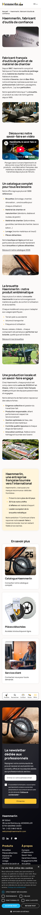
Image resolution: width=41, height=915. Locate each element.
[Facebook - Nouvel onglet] (11, 838)
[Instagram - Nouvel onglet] (3, 838)
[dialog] (20, 889)
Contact (23, 697)
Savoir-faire (27, 855)
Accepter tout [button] (11, 906)
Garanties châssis (29, 858)
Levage (5, 861)
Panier (30, 697)
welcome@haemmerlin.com (14, 831)
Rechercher (15, 697)
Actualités (26, 864)
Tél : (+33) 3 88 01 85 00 (12, 828)
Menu (35, 697)
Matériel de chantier (7, 857)
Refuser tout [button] (30, 906)
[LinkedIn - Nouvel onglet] (7, 838)
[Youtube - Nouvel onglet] (16, 838)
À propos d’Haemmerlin (27, 851)
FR (34, 4)
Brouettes (6, 850)
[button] (20, 911)
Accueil (5, 11)
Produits (6, 697)
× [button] (38, 867)
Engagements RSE (29, 861)
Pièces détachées (9, 853)
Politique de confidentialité (17, 887)
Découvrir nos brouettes (13, 339)
